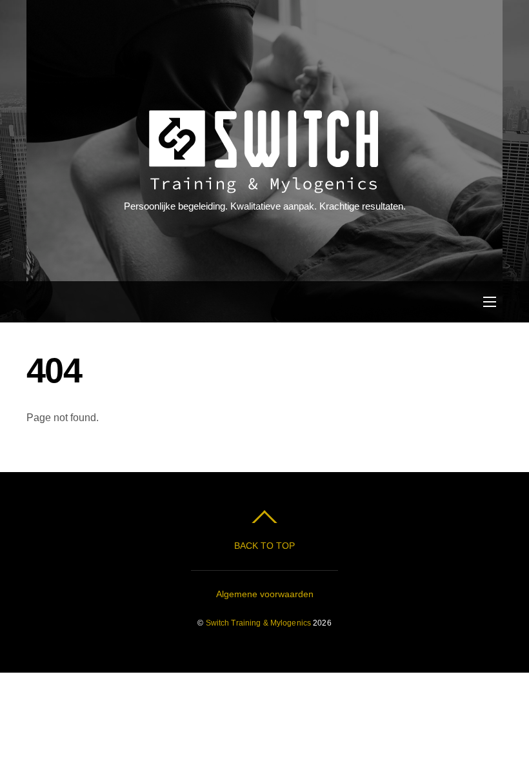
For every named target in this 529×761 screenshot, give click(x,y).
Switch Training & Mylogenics (258, 623)
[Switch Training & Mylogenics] (263, 187)
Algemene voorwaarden (265, 594)
